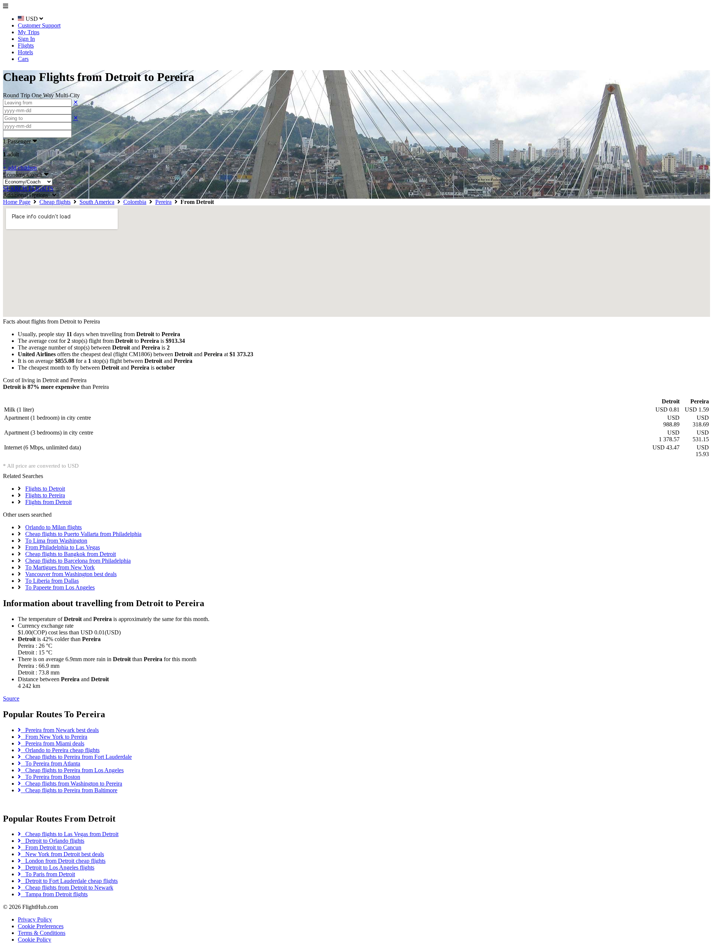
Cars (23, 59)
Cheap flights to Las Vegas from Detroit (69, 834)
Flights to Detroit (45, 488)
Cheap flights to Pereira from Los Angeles (72, 770)
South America (96, 202)
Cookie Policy (34, 939)
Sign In (26, 39)
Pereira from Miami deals (52, 743)
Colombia (134, 202)
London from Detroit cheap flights (63, 861)
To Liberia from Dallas (52, 581)
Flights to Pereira (45, 495)
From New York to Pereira (54, 737)
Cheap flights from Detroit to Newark (67, 887)
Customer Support (39, 25)
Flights (26, 45)
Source (11, 698)
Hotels (25, 52)
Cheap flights (55, 202)
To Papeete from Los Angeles (60, 587)
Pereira (163, 202)
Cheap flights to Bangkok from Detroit (70, 554)
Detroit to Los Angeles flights (57, 867)
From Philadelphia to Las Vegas (62, 547)
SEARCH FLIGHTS (28, 188)
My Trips (28, 32)
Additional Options (27, 195)
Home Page (16, 202)
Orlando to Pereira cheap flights (60, 750)
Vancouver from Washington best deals (71, 574)
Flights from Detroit (48, 502)
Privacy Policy (35, 919)
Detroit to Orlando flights (52, 841)
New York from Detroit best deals (62, 854)
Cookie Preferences (41, 926)
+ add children (20, 168)
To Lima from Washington (56, 540)
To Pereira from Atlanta (50, 763)
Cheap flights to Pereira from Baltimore (69, 790)
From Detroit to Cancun (51, 847)
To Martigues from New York (60, 567)
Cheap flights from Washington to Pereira (71, 783)
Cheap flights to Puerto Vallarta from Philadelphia (83, 534)
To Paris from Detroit (48, 874)
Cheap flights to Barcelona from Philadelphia (78, 561)
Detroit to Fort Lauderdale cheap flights (69, 881)
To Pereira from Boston (50, 777)
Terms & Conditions (41, 933)
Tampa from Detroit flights (54, 894)
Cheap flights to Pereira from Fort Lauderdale (76, 757)
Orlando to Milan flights (53, 527)
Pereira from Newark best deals (60, 730)
